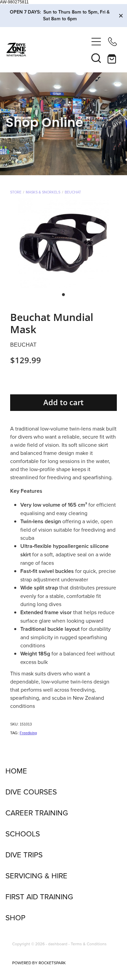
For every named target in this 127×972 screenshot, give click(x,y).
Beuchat (73, 192)
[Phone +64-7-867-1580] (112, 41)
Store (15, 192)
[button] (96, 58)
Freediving (28, 733)
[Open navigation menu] (96, 41)
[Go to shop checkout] (112, 58)
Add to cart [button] (63, 402)
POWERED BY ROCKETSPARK (39, 963)
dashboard (57, 944)
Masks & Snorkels (43, 192)
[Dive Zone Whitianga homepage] (47, 49)
